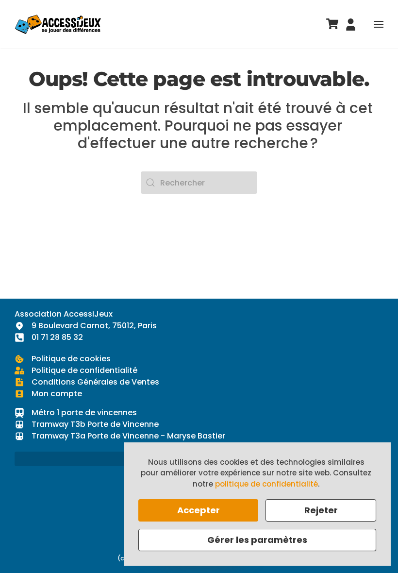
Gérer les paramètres (257, 540)
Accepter (198, 510)
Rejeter (321, 510)
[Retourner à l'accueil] (58, 24)
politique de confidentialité (266, 484)
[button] (378, 24)
